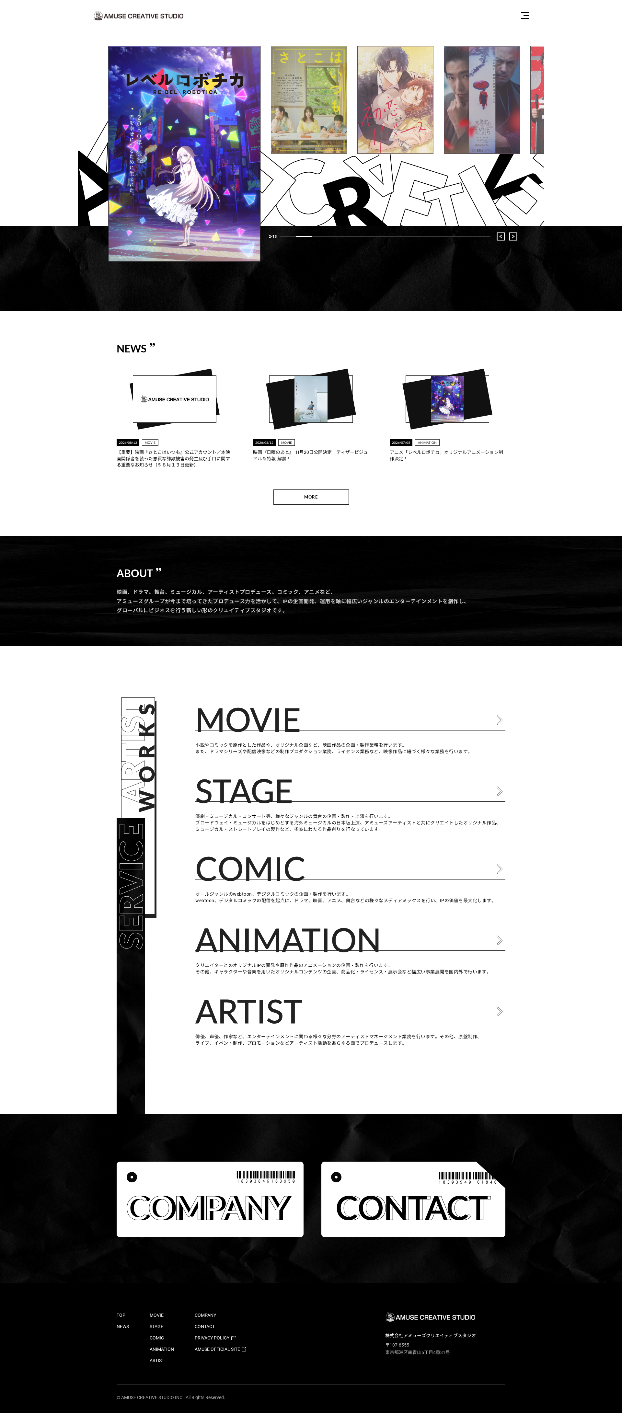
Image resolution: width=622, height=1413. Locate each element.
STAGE (156, 1326)
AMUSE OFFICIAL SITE (217, 1349)
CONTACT (205, 1326)
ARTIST (157, 1360)
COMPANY (205, 1315)
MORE (311, 497)
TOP (121, 1315)
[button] (288, 236)
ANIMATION (162, 1349)
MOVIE (157, 1315)
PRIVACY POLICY (212, 1337)
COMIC (157, 1337)
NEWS (123, 1326)
